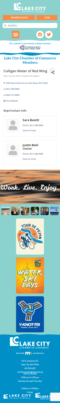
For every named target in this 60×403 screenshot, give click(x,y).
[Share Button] (52, 71)
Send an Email (29, 130)
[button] (15, 34)
